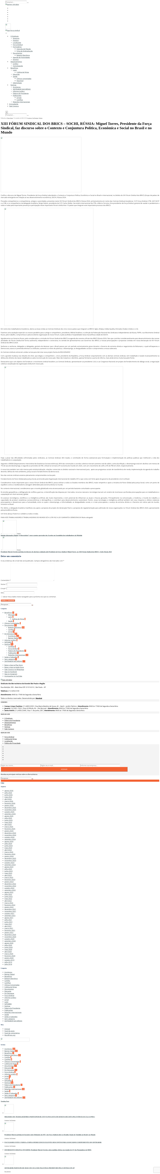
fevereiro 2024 (9, 854)
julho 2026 (8, 793)
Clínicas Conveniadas (11, 623)
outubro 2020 (9, 939)
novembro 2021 (10, 911)
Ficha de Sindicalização (25, 51)
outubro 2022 (9, 888)
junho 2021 (8, 922)
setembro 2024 (10, 839)
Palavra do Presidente (21, 93)
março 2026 (8, 801)
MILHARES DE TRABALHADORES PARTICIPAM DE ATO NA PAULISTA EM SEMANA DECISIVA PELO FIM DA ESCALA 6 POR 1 (49, 1117)
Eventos (16, 59)
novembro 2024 (10, 835)
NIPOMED (8, 642)
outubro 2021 (9, 913)
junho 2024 (8, 846)
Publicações (17, 95)
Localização (17, 43)
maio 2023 (8, 873)
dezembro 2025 (10, 807)
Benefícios (14, 68)
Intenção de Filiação (24, 49)
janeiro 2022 (9, 907)
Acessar (7, 1029)
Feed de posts (9, 1031)
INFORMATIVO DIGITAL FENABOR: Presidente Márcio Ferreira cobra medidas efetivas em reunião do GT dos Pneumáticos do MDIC (48, 1150)
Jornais (19, 98)
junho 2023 (8, 871)
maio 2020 (8, 949)
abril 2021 (8, 926)
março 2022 (8, 903)
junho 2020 (8, 947)
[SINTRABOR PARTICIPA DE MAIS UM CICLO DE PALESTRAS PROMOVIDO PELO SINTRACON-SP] (9, 1164)
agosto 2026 (8, 791)
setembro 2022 (10, 890)
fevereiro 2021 (9, 930)
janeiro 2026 (9, 805)
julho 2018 (8, 964)
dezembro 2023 (10, 858)
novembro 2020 (10, 937)
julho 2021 (8, 920)
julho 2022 (8, 894)
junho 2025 (8, 820)
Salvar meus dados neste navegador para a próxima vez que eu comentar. (29, 597)
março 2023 (8, 877)
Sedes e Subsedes (10, 657)
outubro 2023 (9, 863)
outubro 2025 (9, 812)
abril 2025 (8, 824)
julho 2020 (8, 945)
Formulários (17, 47)
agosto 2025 (8, 816)
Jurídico (15, 64)
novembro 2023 (10, 860)
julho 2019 (8, 962)
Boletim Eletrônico (23, 55)
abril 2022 (8, 901)
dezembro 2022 (10, 884)
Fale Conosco (14, 106)
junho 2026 (8, 795)
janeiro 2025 (9, 831)
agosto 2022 (8, 892)
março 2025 (8, 827)
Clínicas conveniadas (24, 79)
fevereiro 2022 (9, 905)
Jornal (10, 632)
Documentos (17, 53)
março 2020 (8, 954)
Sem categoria (9, 659)
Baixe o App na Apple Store (14, 667)
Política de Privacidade (12, 743)
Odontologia (17, 83)
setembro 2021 (10, 916)
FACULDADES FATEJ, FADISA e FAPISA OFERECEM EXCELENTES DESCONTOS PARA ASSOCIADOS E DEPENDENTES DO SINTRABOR (52, 1142)
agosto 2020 (8, 943)
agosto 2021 (8, 918)
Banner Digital (13, 638)
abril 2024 (8, 850)
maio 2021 (8, 924)
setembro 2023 (10, 865)
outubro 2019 (9, 960)
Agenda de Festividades (21, 57)
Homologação (18, 66)
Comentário (6, 580)
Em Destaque (35, 118)
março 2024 (8, 852)
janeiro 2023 (9, 882)
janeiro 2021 (9, 932)
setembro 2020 (10, 941)
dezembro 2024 (10, 833)
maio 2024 (8, 848)
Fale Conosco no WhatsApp (14, 669)
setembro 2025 (10, 814)
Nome (3, 584)
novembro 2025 (10, 810)
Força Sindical (18, 45)
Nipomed (20, 81)
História (16, 40)
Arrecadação (13, 104)
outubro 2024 (9, 837)
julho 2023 (8, 869)
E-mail (3, 588)
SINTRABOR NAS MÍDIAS (22, 89)
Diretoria (16, 38)
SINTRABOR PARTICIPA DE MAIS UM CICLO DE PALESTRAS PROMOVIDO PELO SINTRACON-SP (39, 1168)
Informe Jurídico (19, 91)
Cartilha (11, 629)
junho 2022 (8, 896)
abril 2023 (8, 875)
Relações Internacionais (21, 102)
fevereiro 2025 (9, 829)
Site (2, 593)
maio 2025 (8, 822)
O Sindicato (15, 36)
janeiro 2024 (9, 856)
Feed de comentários (12, 1033)
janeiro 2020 (9, 958)
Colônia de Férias (23, 72)
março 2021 (8, 928)
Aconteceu (17, 87)
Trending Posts (5, 1101)
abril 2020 (8, 952)
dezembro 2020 (10, 935)
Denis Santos (10, 118)
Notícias (13, 85)
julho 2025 (8, 818)
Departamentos (16, 62)
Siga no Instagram (10, 674)
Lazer (15, 70)
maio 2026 (8, 797)
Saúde (15, 76)
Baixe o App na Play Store (13, 665)
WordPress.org (9, 1035)
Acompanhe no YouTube (13, 676)
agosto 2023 (8, 867)
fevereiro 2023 (9, 879)
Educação (16, 74)
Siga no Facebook (10, 672)
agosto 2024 (8, 841)
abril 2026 (8, 799)
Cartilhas (20, 100)
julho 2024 (8, 843)
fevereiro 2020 (9, 956)
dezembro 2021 (10, 909)
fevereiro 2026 (9, 803)
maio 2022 (8, 899)
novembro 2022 (10, 886)
